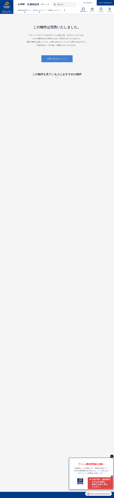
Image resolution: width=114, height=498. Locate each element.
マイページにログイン (105, 3)
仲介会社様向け (88, 3)
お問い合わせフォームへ (57, 59)
